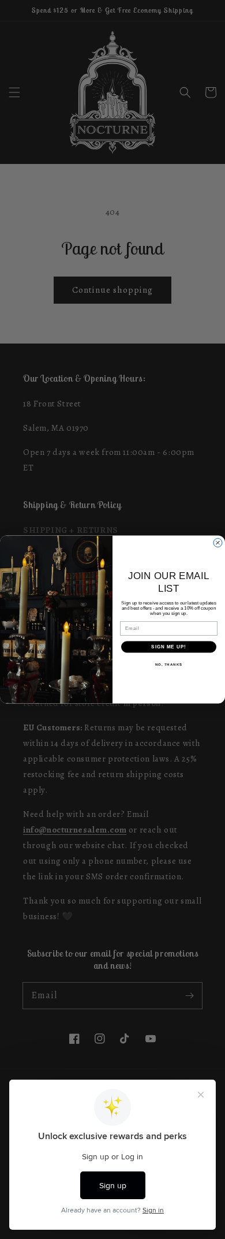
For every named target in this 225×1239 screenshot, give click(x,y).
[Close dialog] (217, 542)
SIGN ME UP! (168, 647)
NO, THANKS (169, 664)
